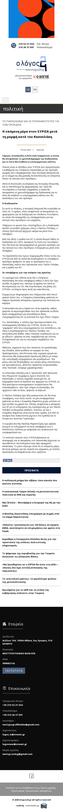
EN (35, 89)
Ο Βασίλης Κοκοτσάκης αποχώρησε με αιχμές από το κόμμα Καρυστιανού (30, 515)
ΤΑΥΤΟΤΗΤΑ (14, 670)
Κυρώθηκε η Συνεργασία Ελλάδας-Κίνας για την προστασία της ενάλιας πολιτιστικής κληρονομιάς (29, 542)
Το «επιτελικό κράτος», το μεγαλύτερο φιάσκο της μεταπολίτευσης (29, 580)
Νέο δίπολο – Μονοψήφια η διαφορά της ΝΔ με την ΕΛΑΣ (31, 504)
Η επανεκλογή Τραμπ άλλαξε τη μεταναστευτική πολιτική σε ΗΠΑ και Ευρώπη (30, 493)
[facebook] (31, 776)
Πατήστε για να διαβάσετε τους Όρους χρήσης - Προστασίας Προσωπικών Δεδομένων (31, 789)
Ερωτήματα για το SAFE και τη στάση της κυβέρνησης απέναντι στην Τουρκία (25, 591)
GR (28, 89)
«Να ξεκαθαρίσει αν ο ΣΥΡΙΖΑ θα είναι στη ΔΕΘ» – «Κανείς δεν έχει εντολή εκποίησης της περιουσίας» (30, 567)
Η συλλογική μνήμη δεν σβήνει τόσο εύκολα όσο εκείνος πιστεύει (29, 482)
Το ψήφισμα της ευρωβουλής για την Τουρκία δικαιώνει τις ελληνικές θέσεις (28, 555)
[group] (31, 19)
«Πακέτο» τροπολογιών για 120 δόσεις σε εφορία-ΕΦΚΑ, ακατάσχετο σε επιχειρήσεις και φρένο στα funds (31, 528)
